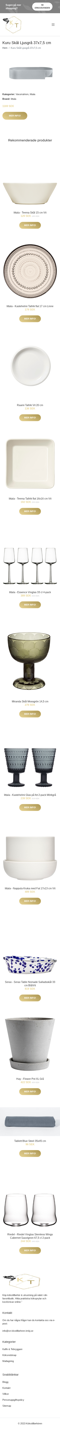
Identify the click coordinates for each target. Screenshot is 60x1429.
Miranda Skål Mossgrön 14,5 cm (30, 701)
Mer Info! (15, 115)
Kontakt (6, 1388)
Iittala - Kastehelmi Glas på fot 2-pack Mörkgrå (30, 795)
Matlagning (8, 1361)
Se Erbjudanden (42, 6)
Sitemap (6, 1405)
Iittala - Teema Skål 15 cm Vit (30, 212)
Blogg (5, 1382)
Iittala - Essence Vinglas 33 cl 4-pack (30, 592)
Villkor (5, 1393)
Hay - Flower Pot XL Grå (30, 1079)
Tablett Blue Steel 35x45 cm (30, 1141)
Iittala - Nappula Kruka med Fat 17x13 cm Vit (30, 888)
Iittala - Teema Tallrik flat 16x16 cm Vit (30, 498)
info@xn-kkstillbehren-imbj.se (17, 1330)
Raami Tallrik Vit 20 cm (30, 405)
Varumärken (22, 94)
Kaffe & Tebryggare (12, 1349)
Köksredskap (9, 1355)
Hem (5, 47)
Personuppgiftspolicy (13, 1399)
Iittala (32, 94)
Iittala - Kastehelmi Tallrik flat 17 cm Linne (30, 306)
